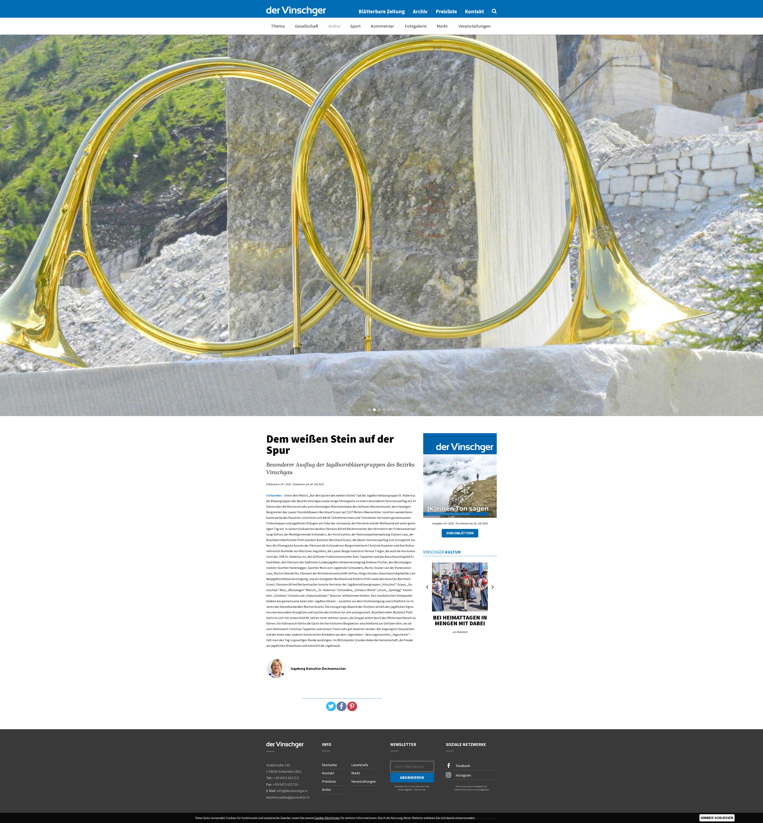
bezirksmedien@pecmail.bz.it (288, 797)
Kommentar (382, 26)
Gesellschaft (306, 26)
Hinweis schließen (717, 818)
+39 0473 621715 (286, 778)
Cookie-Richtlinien (327, 818)
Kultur (335, 26)
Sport (355, 26)
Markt (442, 26)
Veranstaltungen (475, 26)
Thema (278, 26)
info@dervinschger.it (292, 790)
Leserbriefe (359, 765)
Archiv (420, 11)
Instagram (463, 775)
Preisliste (446, 11)
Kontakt (474, 11)
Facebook (462, 765)
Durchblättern (459, 533)
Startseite (329, 765)
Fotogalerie (416, 26)
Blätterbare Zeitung (382, 11)
